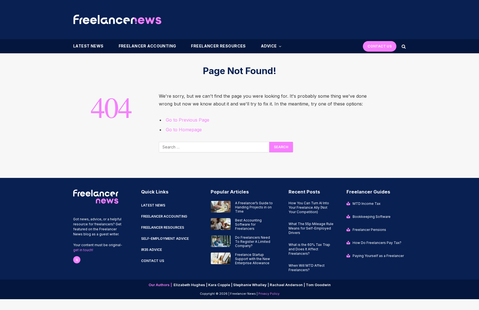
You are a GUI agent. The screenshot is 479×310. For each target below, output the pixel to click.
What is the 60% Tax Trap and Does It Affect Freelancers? (309, 249)
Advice (269, 46)
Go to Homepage (184, 129)
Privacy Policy (268, 294)
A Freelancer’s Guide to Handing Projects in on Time (254, 207)
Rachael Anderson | (288, 285)
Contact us (152, 261)
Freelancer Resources (218, 46)
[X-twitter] (76, 259)
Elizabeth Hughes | (191, 285)
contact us (380, 46)
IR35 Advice (151, 250)
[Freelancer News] (117, 19)
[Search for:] (214, 147)
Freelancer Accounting (147, 46)
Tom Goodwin (318, 285)
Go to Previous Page (187, 120)
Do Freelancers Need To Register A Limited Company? (252, 241)
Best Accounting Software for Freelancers (248, 224)
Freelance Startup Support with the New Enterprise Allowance (252, 259)
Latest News (88, 46)
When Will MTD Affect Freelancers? (307, 267)
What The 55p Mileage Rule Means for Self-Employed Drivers (311, 228)
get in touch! (83, 250)
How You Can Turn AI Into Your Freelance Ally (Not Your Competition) (309, 207)
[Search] (403, 46)
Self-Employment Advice (165, 238)
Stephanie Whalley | (251, 285)
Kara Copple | (220, 285)
